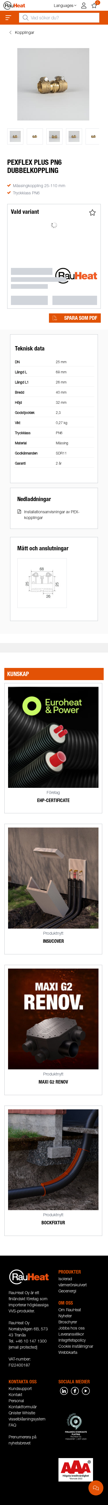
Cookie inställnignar (75, 1346)
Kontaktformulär (23, 1406)
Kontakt (15, 1394)
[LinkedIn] (63, 1390)
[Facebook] (74, 1390)
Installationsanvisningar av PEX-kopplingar (51, 514)
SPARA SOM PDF (80, 318)
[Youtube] (85, 1390)
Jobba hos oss (71, 1327)
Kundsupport (20, 1388)
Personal (16, 1400)
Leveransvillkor (71, 1334)
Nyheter (65, 1315)
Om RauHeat (69, 1309)
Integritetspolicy (72, 1340)
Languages (63, 5)
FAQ (12, 1424)
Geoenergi (67, 1290)
